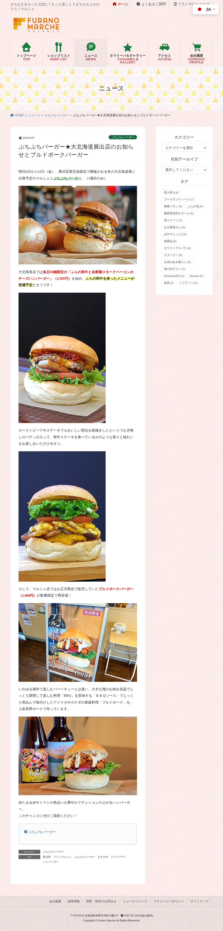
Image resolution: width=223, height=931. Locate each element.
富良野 (47, 856)
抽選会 (170, 241)
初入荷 (171, 192)
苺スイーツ (173, 220)
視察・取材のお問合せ (101, 901)
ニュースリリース (135, 901)
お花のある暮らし (177, 262)
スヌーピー (173, 255)
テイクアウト (119, 856)
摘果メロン (173, 206)
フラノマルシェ (62, 856)
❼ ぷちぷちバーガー (40, 832)
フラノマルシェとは (193, 4)
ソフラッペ (188, 282)
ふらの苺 (195, 206)
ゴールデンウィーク (178, 199)
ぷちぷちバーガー (123, 137)
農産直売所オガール (178, 213)
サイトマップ (199, 901)
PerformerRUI (174, 275)
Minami (196, 275)
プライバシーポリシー (169, 901)
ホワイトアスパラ (177, 248)
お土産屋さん (174, 227)
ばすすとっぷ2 (175, 234)
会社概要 (55, 901)
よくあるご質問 (153, 4)
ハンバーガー (51, 861)
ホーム (123, 4)
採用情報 (74, 901)
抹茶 (169, 282)
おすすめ (103, 856)
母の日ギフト (174, 269)
